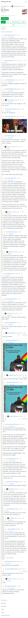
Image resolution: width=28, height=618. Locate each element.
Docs (2, 609)
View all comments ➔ (7, 32)
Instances (3, 606)
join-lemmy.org (5, 615)
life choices (5, 10)
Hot (3, 22)
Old (13, 25)
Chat (3, 28)
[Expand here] (24, 11)
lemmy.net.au (6, 1)
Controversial (15, 22)
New (23, 22)
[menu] (26, 1)
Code (2, 612)
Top (8, 22)
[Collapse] (2, 35)
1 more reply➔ (10, 557)
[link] (6, 15)
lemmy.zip (3, 11)
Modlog (3, 603)
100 (3, 15)
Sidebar (4, 18)
